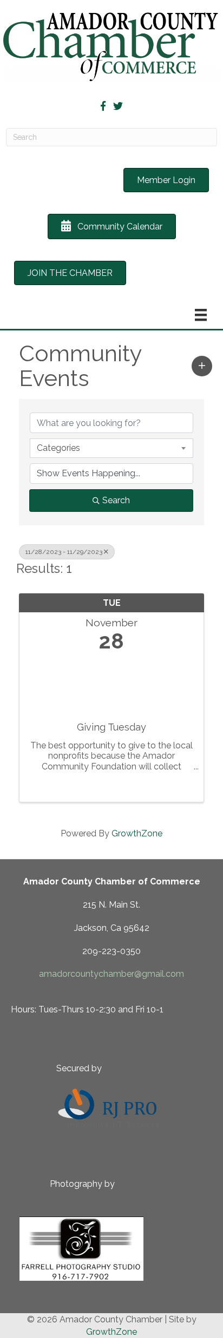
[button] (202, 366)
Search (116, 500)
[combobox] (111, 448)
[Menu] (200, 314)
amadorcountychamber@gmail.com (111, 974)
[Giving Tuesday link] (111, 683)
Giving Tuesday (111, 727)
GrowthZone (137, 833)
